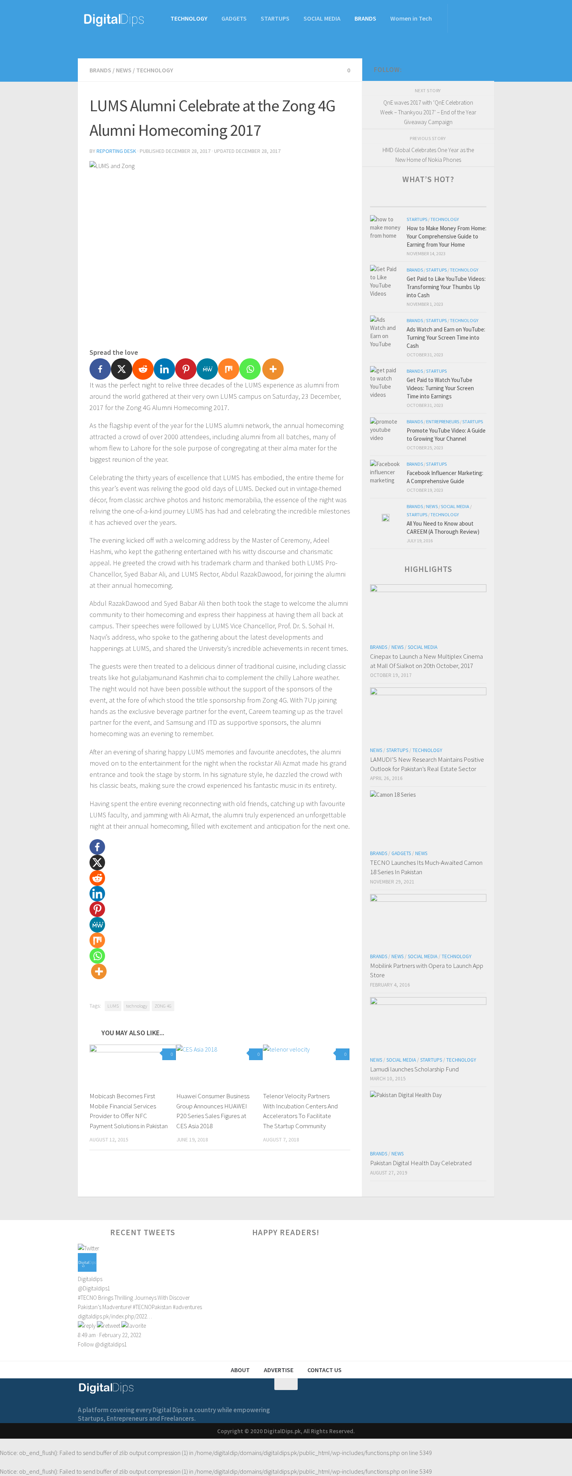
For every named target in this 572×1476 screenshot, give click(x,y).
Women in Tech (411, 18)
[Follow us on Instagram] (477, 70)
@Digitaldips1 (94, 1288)
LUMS (113, 1006)
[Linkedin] (164, 369)
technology (136, 1006)
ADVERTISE (278, 1370)
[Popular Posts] (457, 199)
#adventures (187, 1307)
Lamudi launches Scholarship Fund (414, 1069)
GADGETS (234, 18)
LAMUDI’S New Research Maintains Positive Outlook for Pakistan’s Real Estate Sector (427, 764)
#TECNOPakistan (152, 1307)
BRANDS (365, 18)
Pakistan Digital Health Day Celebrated (421, 1163)
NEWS (124, 70)
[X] (121, 369)
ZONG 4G (163, 1006)
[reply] (87, 1325)
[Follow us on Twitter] (463, 70)
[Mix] (228, 369)
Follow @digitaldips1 (102, 1344)
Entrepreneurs (442, 421)
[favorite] (133, 1325)
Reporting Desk (116, 150)
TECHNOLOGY (188, 18)
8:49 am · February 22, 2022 (109, 1335)
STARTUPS (275, 18)
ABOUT (240, 1370)
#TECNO (87, 1297)
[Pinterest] (186, 369)
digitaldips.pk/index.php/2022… (115, 1316)
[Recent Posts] (399, 199)
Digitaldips (90, 1279)
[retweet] (108, 1325)
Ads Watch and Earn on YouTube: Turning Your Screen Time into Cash (446, 337)
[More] (273, 369)
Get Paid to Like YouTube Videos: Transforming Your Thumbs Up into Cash (446, 287)
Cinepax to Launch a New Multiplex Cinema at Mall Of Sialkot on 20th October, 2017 (426, 661)
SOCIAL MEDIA (322, 18)
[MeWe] (207, 369)
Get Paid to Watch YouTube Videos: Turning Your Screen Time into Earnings (440, 388)
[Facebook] (100, 369)
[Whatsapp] (250, 369)
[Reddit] (143, 369)
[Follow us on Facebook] (450, 70)
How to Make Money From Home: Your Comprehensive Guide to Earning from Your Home (446, 236)
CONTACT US (324, 1370)
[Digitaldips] (87, 1269)
